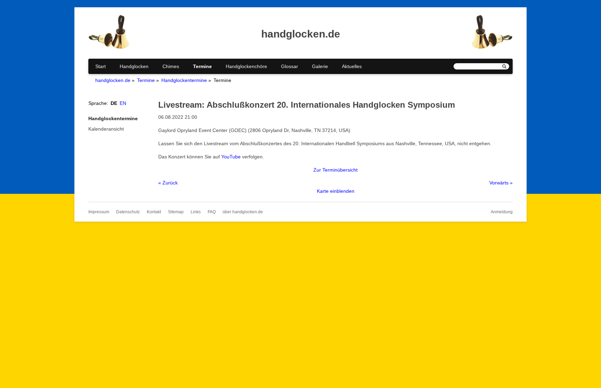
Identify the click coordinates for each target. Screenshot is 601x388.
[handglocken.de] (108, 47)
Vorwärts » (501, 182)
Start (100, 66)
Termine (202, 66)
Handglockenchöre (246, 66)
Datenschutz (128, 211)
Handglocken (134, 66)
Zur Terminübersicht (335, 170)
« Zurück (168, 182)
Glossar (289, 66)
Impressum (98, 211)
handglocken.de (112, 80)
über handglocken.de (243, 211)
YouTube (231, 156)
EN (123, 103)
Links (196, 211)
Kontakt (154, 211)
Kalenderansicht (106, 129)
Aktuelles (352, 66)
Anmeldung (502, 211)
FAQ (212, 211)
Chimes (170, 66)
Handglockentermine (184, 80)
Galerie (320, 66)
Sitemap (176, 211)
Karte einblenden (335, 191)
